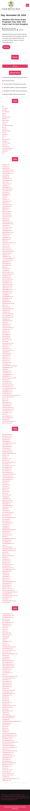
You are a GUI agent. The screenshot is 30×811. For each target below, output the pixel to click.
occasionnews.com (7, 769)
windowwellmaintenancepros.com (10, 778)
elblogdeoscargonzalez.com (9, 529)
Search (15, 57)
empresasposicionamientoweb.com (11, 395)
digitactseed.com (6, 239)
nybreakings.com (6, 376)
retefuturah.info (6, 312)
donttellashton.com (7, 624)
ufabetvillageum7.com (7, 289)
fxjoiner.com (5, 400)
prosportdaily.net (6, 338)
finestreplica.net (6, 306)
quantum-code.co (6, 329)
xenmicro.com (5, 199)
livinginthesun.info (6, 641)
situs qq (4, 124)
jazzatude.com (6, 488)
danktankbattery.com (7, 710)
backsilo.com (5, 730)
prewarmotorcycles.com (8, 465)
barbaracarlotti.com (7, 583)
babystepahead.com (7, 761)
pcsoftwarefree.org (7, 206)
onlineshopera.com (7, 201)
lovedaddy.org (5, 719)
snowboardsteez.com (7, 691)
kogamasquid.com (7, 593)
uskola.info (5, 322)
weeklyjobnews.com (7, 754)
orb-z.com (4, 674)
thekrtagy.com (5, 379)
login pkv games (6, 117)
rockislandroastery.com (8, 409)
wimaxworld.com (6, 515)
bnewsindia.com (6, 355)
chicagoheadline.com (7, 173)
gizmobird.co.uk (6, 439)
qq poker (3, 799)
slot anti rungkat (5, 798)
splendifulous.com (6, 277)
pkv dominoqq (5, 111)
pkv (3, 106)
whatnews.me (5, 331)
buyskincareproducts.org (8, 590)
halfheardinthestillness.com (9, 548)
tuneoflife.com (5, 776)
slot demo (4, 141)
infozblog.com (5, 526)
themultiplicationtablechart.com (10, 595)
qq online (4, 110)
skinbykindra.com (6, 402)
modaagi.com (5, 496)
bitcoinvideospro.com (7, 648)
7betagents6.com (6, 256)
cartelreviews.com (6, 234)
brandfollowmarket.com (8, 752)
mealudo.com (5, 712)
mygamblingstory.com (7, 613)
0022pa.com (5, 489)
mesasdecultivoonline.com (9, 678)
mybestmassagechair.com (9, 550)
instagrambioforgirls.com (8, 693)
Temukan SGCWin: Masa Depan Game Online (15, 84)
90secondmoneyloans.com (9, 242)
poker (2, 794)
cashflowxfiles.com (7, 695)
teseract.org (5, 341)
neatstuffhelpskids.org (7, 505)
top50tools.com (6, 481)
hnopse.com (5, 768)
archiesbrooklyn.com (7, 522)
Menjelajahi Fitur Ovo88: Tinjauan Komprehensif (15, 90)
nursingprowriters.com (7, 740)
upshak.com (5, 728)
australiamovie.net (6, 437)
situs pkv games (8, 794)
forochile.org (5, 508)
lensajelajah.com (6, 194)
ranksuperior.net (6, 759)
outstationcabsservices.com (9, 378)
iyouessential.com (6, 213)
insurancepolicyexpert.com (9, 474)
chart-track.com (6, 510)
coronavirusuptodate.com (8, 258)
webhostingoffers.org (7, 223)
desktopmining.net (6, 585)
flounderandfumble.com (8, 308)
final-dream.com (6, 332)
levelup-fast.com (6, 268)
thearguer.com (5, 704)
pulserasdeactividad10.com (9, 581)
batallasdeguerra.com (7, 502)
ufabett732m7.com (7, 345)
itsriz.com (4, 643)
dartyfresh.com (6, 202)
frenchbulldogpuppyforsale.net (9, 592)
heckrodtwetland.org (7, 547)
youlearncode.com (7, 216)
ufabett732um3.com (7, 320)
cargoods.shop (6, 645)
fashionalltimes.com (7, 390)
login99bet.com (6, 168)
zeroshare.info (5, 491)
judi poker (4, 118)
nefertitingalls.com (6, 187)
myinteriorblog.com (7, 353)
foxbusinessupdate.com (8, 717)
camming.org (5, 175)
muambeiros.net (6, 524)
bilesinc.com (5, 493)
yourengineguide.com (7, 374)
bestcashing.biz (6, 519)
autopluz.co (5, 456)
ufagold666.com (6, 352)
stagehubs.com (6, 164)
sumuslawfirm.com (7, 738)
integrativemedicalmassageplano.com (11, 721)
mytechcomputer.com (7, 417)
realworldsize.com (6, 669)
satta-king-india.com (7, 249)
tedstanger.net (5, 319)
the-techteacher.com (7, 386)
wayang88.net (5, 294)
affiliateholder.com (6, 780)
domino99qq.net (6, 620)
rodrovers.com (6, 246)
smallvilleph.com (6, 498)
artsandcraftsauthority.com (9, 421)
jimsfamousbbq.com (7, 434)
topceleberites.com (7, 281)
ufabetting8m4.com (7, 282)
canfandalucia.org (6, 372)
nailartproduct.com (7, 237)
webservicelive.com (7, 423)
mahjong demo (6, 139)
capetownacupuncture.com (9, 646)
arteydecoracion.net (7, 535)
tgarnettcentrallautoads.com (9, 453)
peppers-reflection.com (8, 775)
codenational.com (6, 405)
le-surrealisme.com (7, 470)
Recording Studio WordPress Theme (14, 807)
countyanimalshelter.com (8, 756)
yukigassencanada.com (8, 251)
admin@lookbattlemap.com (9, 29)
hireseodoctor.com (7, 265)
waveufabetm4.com (7, 293)
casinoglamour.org (6, 597)
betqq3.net (4, 557)
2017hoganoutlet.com (7, 617)
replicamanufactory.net (8, 274)
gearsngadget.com (7, 263)
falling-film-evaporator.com (8, 737)
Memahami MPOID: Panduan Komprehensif (14, 94)
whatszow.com (6, 225)
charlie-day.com (6, 714)
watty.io (4, 639)
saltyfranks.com (6, 484)
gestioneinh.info (6, 336)
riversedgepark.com (7, 180)
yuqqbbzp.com (6, 254)
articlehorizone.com (7, 253)
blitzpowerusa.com (7, 685)
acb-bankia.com (6, 724)
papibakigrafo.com (6, 571)
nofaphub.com (5, 185)
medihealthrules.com (7, 367)
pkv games (5, 108)
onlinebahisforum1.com (8, 171)
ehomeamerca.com (7, 227)
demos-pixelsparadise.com (9, 462)
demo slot (4, 122)
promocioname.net (7, 514)
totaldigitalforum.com (7, 391)
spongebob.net (6, 657)
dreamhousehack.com (8, 384)
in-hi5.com (4, 631)
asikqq (4, 136)
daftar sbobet (5, 120)
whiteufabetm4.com (7, 298)
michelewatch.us (6, 448)
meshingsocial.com (7, 702)
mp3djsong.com (6, 441)
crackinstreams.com (7, 260)
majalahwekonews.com (8, 615)
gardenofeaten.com (7, 686)
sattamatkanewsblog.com (8, 745)
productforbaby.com (7, 672)
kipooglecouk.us (6, 562)
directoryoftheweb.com (8, 622)
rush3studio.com (6, 626)
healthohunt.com (6, 310)
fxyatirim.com (5, 218)
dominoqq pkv (5, 146)
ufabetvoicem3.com (7, 291)
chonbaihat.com (6, 528)
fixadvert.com (5, 455)
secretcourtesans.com (8, 170)
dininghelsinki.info (6, 301)
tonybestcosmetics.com (8, 397)
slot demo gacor (6, 143)
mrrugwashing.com (7, 723)
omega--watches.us (7, 450)
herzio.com (5, 629)
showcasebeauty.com (7, 472)
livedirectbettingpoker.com (8, 716)
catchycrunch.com (7, 183)
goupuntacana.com (7, 178)
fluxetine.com (5, 554)
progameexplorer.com (7, 407)
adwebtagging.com (7, 757)
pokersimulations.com (7, 272)
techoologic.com (6, 364)
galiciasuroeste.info (7, 500)
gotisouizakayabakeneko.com (9, 653)
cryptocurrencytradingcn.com (9, 747)
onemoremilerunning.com (8, 690)
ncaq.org (4, 197)
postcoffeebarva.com (7, 662)
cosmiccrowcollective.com (9, 650)
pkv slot (4, 113)
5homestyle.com (6, 602)
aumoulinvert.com (6, 566)
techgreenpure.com (7, 230)
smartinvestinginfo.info (7, 313)
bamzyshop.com (6, 358)
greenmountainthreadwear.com (10, 742)
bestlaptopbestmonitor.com (9, 538)
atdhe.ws (4, 545)
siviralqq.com (5, 731)
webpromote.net (6, 531)
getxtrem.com (5, 698)
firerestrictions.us (6, 521)
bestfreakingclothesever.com (9, 735)
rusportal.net (5, 638)
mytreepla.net (5, 270)
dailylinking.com (6, 208)
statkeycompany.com (7, 476)
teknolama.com (6, 671)
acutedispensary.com (7, 743)
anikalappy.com (6, 300)
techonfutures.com (7, 362)
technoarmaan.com (7, 393)
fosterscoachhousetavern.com (10, 676)
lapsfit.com (5, 267)
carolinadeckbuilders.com (8, 477)
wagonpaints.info (6, 324)
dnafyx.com (5, 209)
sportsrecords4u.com (7, 279)
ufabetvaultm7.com (7, 287)
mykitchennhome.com (7, 564)
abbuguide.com (6, 220)
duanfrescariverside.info (8, 303)
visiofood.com (5, 346)
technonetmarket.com (7, 317)
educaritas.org (5, 192)
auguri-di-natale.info (7, 446)
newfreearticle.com (7, 683)
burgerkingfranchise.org (8, 665)
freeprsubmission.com (7, 350)
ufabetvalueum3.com (7, 286)
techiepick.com (6, 357)
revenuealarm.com (7, 412)
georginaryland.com (7, 540)
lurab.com (4, 414)
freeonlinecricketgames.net (9, 517)
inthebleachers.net (6, 586)
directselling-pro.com (7, 410)
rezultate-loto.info (6, 275)
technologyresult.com (7, 222)
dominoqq (4, 129)
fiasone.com (5, 709)
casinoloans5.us (6, 559)
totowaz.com (5, 749)
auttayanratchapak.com (8, 660)
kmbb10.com (5, 697)
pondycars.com (6, 360)
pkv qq (4, 127)
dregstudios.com (6, 503)
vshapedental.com (6, 371)
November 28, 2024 (9, 28)
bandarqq (15, 794)
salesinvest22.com (7, 339)
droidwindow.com (6, 348)
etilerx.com (5, 305)
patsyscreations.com (7, 189)
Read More (6, 47)
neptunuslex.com (6, 444)
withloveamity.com (7, 215)
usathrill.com (5, 369)
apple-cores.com (6, 580)
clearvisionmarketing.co (8, 327)
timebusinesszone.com (8, 773)
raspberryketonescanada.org (9, 365)
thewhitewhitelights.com (8, 543)
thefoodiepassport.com (8, 567)
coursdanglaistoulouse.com (9, 443)
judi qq (3, 115)
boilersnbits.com (6, 679)
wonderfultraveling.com (8, 512)
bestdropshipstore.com (8, 232)
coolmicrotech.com (7, 383)
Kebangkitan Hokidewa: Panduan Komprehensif (15, 87)
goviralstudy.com (6, 576)
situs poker (14, 799)
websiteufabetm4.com (7, 296)
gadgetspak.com (6, 261)
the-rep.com (5, 483)
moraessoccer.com (7, 507)
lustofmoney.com (6, 771)
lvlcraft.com (5, 241)
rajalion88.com (6, 177)
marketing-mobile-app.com (9, 705)
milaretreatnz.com (6, 495)
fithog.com (4, 536)
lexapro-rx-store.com (7, 588)
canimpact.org (5, 574)
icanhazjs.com (6, 573)
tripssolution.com (6, 248)
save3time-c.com (6, 458)
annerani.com (5, 486)
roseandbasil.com (6, 541)
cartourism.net (5, 578)
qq (2, 137)
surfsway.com (5, 235)
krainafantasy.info (6, 633)
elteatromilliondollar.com (8, 664)
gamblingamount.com (7, 764)
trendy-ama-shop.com (7, 343)
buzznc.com (5, 398)
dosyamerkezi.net (6, 469)
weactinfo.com (6, 700)
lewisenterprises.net (7, 204)
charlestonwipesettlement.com (10, 750)
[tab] (27, 5)
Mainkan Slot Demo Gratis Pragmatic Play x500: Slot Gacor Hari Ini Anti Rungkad (15, 21)
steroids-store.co (6, 533)
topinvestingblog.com (7, 479)
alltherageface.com (7, 403)
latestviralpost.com (7, 681)
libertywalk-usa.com (7, 436)
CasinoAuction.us (6, 560)
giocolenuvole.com (7, 211)
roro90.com (5, 627)
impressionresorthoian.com (9, 733)
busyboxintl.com (6, 659)
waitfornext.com (6, 326)
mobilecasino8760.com (8, 555)
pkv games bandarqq (7, 125)
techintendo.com (6, 229)
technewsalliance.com (7, 315)
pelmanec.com (6, 619)
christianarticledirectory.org (9, 600)
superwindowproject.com (8, 569)
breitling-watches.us (7, 451)
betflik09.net (5, 196)
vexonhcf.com (5, 460)
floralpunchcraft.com (7, 707)
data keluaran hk (6, 149)
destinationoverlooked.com (9, 762)
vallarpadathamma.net (7, 667)
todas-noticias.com (7, 634)
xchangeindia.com (6, 381)
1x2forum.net (5, 166)
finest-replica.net (6, 334)
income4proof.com (7, 190)
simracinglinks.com (7, 467)
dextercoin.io (5, 599)
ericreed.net (5, 552)
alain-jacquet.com (6, 652)
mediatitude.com (6, 463)
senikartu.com (5, 636)
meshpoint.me (5, 655)
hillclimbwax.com (6, 766)
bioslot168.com (6, 419)
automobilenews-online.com (9, 388)
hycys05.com (5, 688)
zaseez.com (5, 182)
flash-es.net (5, 726)
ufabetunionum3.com (7, 284)
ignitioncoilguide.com (7, 416)
